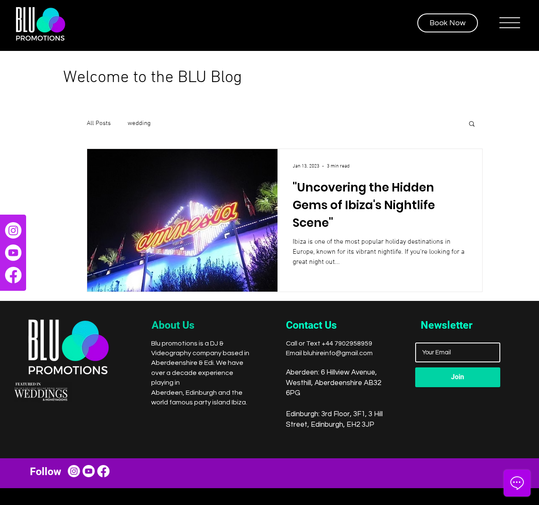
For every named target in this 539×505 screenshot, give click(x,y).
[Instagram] (13, 230)
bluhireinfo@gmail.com (338, 353)
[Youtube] (13, 253)
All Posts (99, 123)
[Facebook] (13, 275)
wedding (139, 123)
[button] (509, 22)
